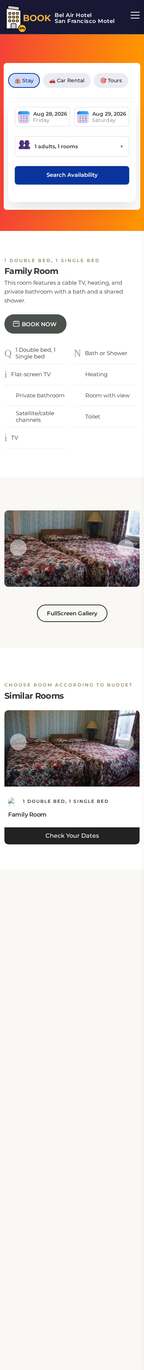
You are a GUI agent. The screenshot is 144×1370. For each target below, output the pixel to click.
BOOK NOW (39, 324)
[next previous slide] (18, 547)
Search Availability (72, 174)
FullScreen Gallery (72, 613)
